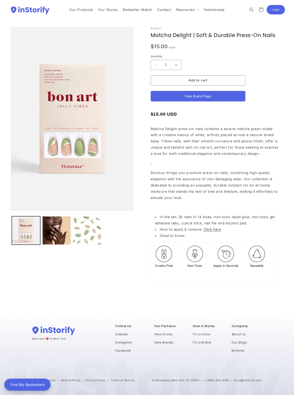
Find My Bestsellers (27, 385)
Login (278, 11)
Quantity (156, 56)
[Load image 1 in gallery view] (26, 230)
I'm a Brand (202, 342)
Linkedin (121, 334)
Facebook (123, 350)
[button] (186, 10)
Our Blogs (239, 342)
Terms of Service (123, 380)
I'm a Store (201, 334)
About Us (239, 334)
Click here (212, 229)
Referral (238, 350)
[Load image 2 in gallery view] (56, 230)
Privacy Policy (96, 380)
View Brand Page (198, 96)
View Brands (163, 342)
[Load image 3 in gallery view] (87, 230)
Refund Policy (71, 380)
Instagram (123, 342)
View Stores (163, 334)
